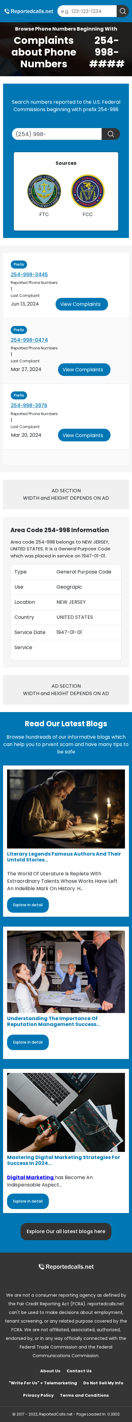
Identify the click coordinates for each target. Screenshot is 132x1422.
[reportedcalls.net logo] (66, 1266)
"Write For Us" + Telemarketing (43, 1383)
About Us (50, 1371)
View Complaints (80, 304)
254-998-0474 (29, 340)
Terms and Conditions (84, 1395)
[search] (123, 11)
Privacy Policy (38, 1395)
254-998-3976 (29, 405)
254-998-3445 (29, 274)
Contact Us (79, 1371)
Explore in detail (28, 904)
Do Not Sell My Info (103, 1383)
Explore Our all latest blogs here (66, 1231)
